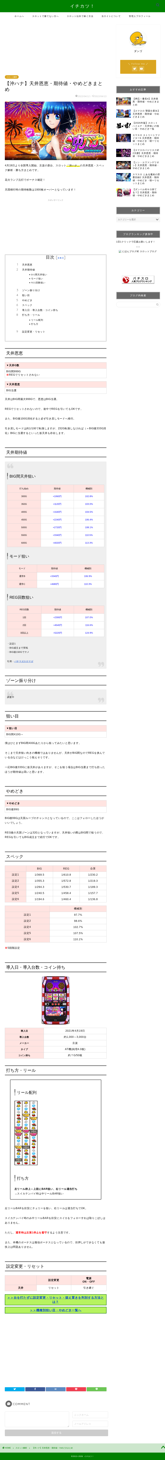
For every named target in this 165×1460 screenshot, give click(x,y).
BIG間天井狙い (39, 274)
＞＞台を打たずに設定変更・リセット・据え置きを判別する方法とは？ (55, 1299)
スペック (27, 305)
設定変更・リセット (33, 331)
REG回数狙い (38, 282)
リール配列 (37, 320)
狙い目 (26, 295)
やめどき (27, 300)
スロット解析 (11, 77)
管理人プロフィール (140, 16)
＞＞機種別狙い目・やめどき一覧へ (55, 1310)
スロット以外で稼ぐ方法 (80, 16)
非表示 (61, 258)
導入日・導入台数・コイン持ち (40, 310)
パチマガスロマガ (23, 661)
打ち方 (34, 324)
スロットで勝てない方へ (45, 16)
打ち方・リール (31, 314)
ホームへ (19, 16)
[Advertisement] (56, 47)
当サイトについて (111, 16)
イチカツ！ (82, 6)
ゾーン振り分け (31, 290)
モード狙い (37, 278)
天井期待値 (28, 269)
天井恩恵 (27, 264)
